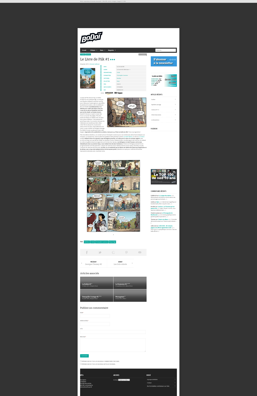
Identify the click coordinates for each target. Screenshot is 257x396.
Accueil (84, 50)
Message (83, 336)
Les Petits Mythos (127, 136)
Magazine (110, 50)
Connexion (83, 381)
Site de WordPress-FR (86, 387)
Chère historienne (156, 115)
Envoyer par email (139, 252)
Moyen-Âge (112, 242)
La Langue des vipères (165, 195)
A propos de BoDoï (152, 379)
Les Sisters (141, 136)
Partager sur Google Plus (113, 252)
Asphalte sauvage (156, 104)
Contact (149, 383)
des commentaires (86, 385)
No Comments (142, 54)
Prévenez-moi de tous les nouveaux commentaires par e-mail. (101, 361)
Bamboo (119, 78)
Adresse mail (84, 320)
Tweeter (100, 252)
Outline (153, 99)
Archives (115, 380)
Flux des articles (85, 383)
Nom (82, 312)
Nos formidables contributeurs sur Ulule (158, 386)
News (100, 50)
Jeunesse (88, 54)
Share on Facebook (86, 252)
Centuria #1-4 (155, 109)
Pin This (126, 252)
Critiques (91, 50)
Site (81, 328)
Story (118, 81)
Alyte (157, 202)
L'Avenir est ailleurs (163, 219)
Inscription (83, 380)
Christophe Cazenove (122, 75)
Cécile (118, 72)
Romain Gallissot (94, 64)
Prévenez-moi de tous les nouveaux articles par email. (99, 364)
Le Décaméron (155, 120)
